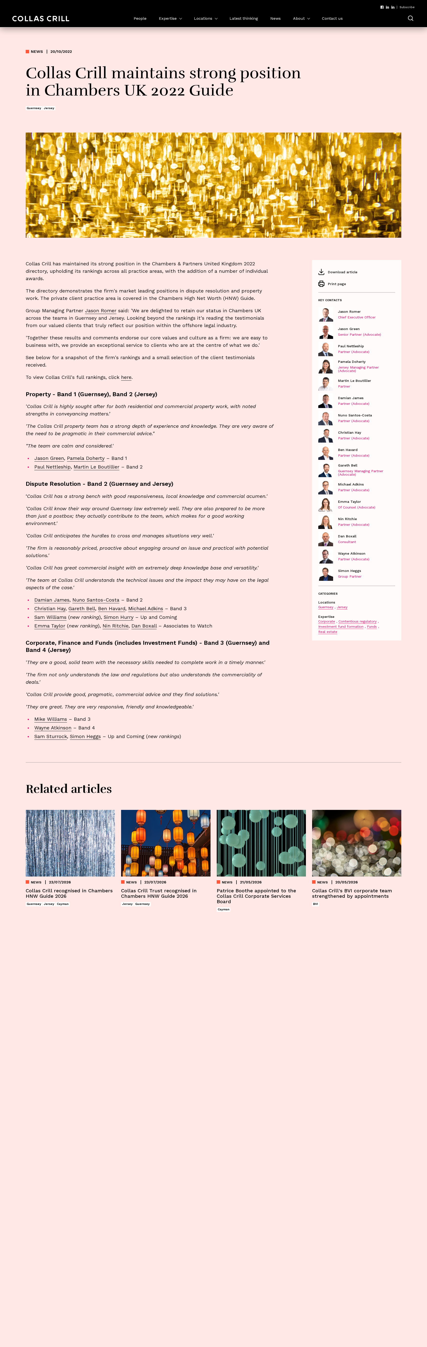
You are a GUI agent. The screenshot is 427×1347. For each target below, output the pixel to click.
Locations (203, 18)
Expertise (168, 18)
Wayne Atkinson (52, 728)
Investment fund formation (340, 626)
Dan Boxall (144, 626)
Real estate (327, 632)
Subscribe (407, 7)
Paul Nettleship (52, 467)
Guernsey (325, 607)
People (140, 18)
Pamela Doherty (86, 458)
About (299, 18)
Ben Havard (111, 608)
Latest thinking (244, 18)
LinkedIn (387, 7)
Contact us (332, 18)
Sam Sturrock (50, 736)
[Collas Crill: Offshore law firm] (40, 18)
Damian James (51, 600)
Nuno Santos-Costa (95, 600)
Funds (372, 626)
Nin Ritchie (115, 626)
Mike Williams (50, 719)
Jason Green (49, 458)
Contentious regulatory (358, 621)
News (275, 18)
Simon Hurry (118, 617)
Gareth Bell (81, 608)
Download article (342, 272)
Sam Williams (50, 617)
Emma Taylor (49, 626)
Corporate (326, 621)
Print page (337, 284)
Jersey (342, 607)
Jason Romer (100, 310)
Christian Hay (49, 608)
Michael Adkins (145, 608)
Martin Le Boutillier (96, 467)
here (126, 377)
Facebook (382, 7)
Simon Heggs (85, 736)
